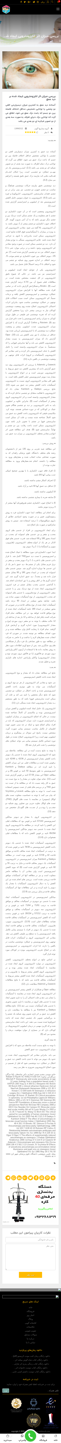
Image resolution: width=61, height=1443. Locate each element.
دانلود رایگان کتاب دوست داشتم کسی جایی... (30, 1371)
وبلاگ (30, 1319)
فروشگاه (30, 1311)
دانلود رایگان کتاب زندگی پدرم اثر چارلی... (30, 1364)
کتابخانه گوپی (30, 1323)
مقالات (53, 41)
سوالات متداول (30, 1334)
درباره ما (30, 1338)
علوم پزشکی (40, 41)
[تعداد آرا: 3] (26, 132)
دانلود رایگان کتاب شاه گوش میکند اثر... (30, 1360)
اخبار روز (30, 1315)
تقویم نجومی (30, 1331)
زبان (43, 2)
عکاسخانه (30, 1327)
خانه (30, 1307)
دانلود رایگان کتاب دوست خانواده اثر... (30, 1368)
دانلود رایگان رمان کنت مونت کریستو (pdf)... (30, 1356)
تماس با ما (30, 1342)
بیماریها (28, 41)
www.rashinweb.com (42, 1431)
